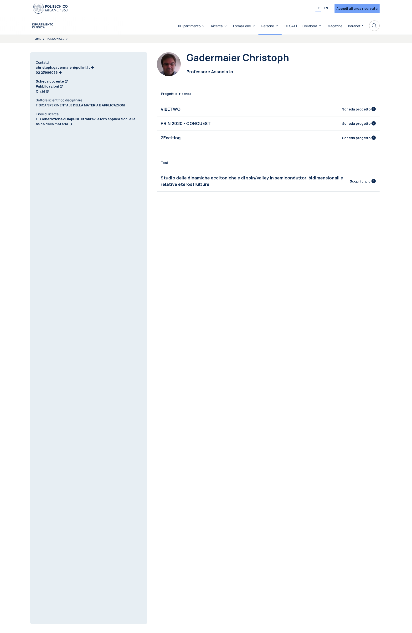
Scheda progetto (356, 109)
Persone (267, 26)
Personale (55, 38)
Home (36, 38)
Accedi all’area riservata (357, 8)
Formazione (242, 26)
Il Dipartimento (189, 26)
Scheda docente (50, 81)
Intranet (354, 26)
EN (326, 8)
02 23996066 (47, 72)
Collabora (310, 26)
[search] (374, 26)
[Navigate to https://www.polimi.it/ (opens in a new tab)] (50, 8)
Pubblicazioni (47, 86)
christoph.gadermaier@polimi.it (63, 67)
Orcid (40, 91)
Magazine (335, 26)
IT (318, 8)
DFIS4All (290, 26)
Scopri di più (360, 181)
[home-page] (42, 26)
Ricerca (217, 26)
